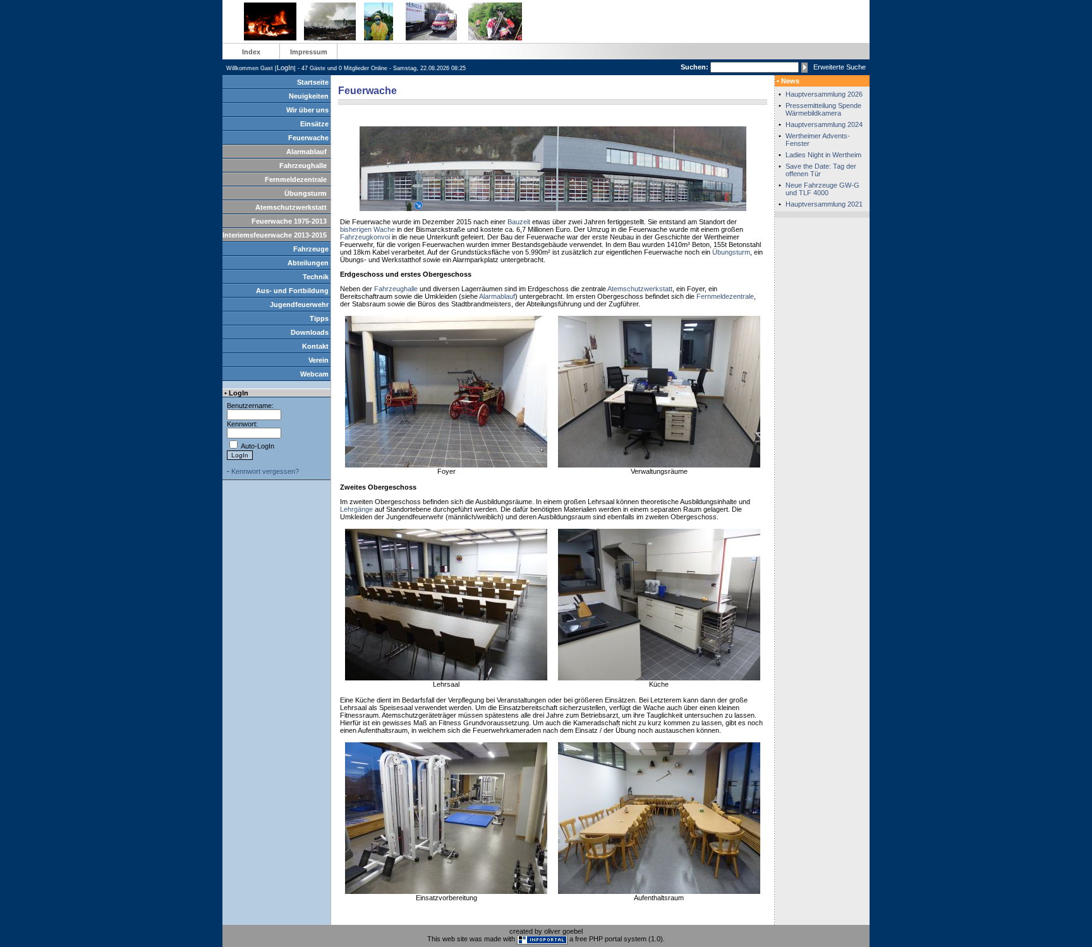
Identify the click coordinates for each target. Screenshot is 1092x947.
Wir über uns (307, 110)
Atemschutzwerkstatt (291, 207)
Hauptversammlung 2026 (824, 94)
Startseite (313, 82)
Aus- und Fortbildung (292, 290)
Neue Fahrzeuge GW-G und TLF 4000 (822, 188)
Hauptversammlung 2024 (824, 124)
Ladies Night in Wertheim (823, 155)
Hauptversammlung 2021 (824, 204)
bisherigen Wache (367, 229)
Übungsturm (305, 193)
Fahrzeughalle (303, 165)
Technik (316, 276)
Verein (318, 360)
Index (251, 52)
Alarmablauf (306, 151)
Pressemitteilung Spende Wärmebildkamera (823, 109)
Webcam (314, 374)
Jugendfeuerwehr (299, 304)
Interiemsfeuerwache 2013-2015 (274, 235)
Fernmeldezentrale (296, 179)
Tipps (319, 318)
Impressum (308, 52)
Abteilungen (308, 263)
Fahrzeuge (311, 249)
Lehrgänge (356, 509)
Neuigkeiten (309, 96)
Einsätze (314, 124)
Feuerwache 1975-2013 (289, 221)
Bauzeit (518, 222)
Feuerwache (308, 138)
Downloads (310, 332)
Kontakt (315, 346)
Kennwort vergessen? (265, 471)
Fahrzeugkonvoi (365, 237)
